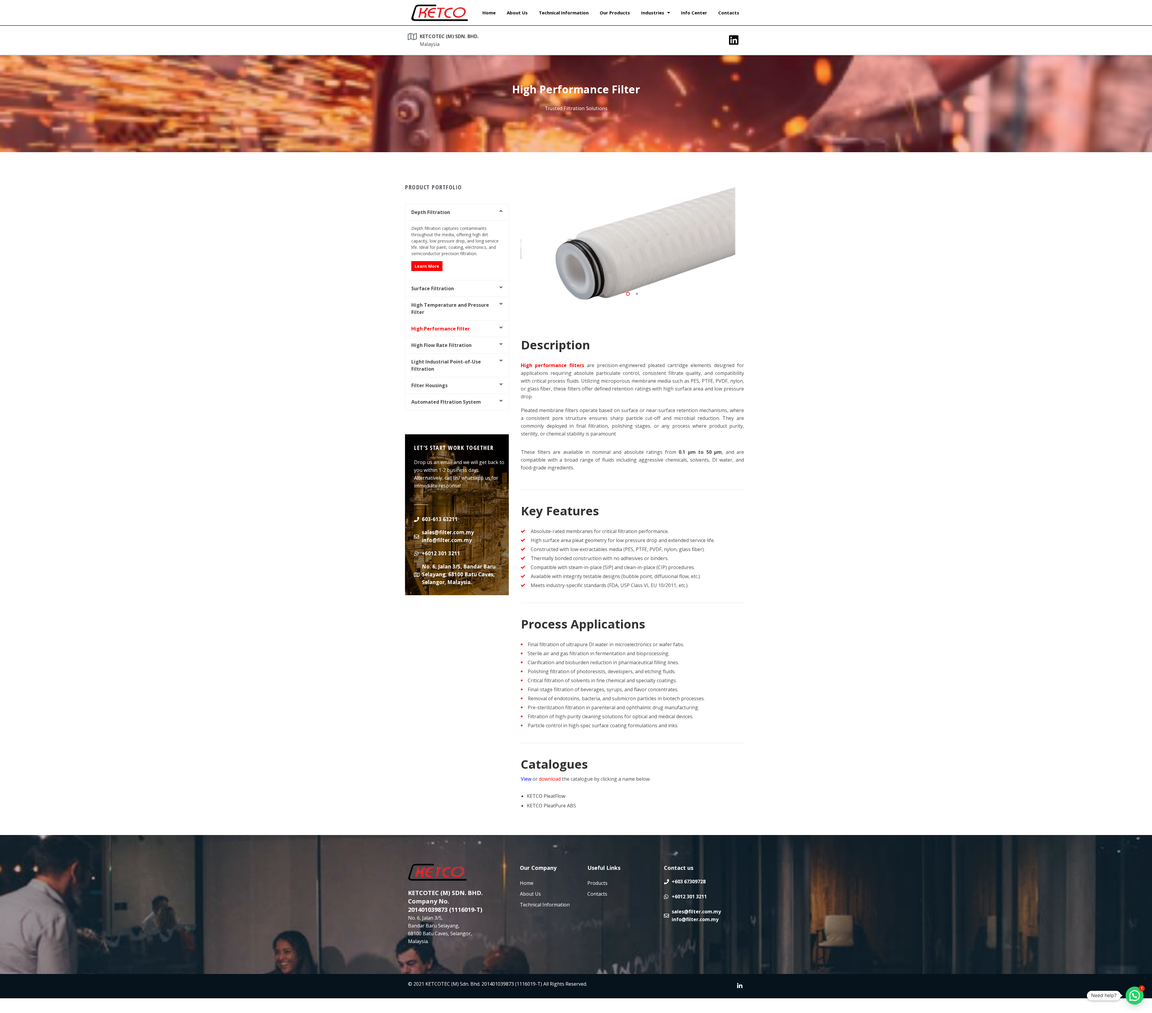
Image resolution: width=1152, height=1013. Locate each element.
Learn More (427, 266)
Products (597, 883)
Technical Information (564, 13)
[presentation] (621, 285)
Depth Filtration (430, 212)
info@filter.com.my (447, 540)
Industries (652, 13)
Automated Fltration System (446, 402)
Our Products (615, 13)
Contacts (728, 13)
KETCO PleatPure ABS (551, 805)
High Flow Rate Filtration (441, 345)
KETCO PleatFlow (546, 796)
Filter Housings (429, 385)
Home (489, 13)
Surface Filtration (432, 288)
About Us (517, 13)
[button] (456, 212)
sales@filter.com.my (448, 532)
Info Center (694, 13)
